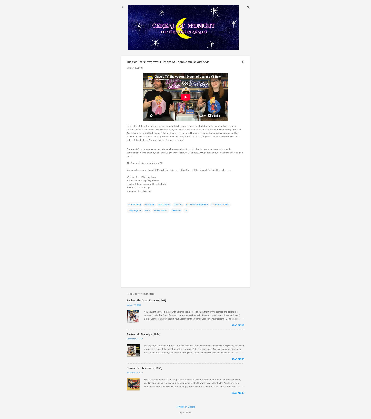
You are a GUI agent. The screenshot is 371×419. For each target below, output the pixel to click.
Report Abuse (185, 412)
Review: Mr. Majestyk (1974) (143, 334)
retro (147, 210)
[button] (242, 62)
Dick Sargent (164, 204)
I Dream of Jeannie (220, 204)
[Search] (248, 7)
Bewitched (149, 204)
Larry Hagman (134, 210)
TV (186, 210)
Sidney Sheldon (161, 210)
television (176, 210)
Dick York (178, 204)
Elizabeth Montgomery (197, 204)
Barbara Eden (134, 204)
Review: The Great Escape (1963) (146, 300)
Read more (238, 325)
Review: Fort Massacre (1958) (144, 368)
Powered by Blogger (185, 406)
